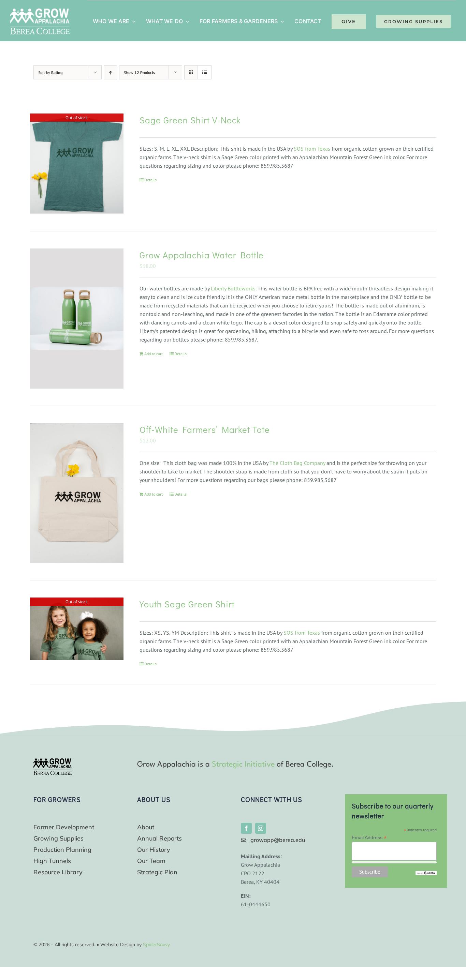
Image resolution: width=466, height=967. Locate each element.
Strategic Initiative (243, 764)
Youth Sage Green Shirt (187, 604)
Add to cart (153, 353)
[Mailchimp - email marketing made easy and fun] (426, 873)
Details (150, 179)
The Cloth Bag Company (297, 462)
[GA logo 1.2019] (52, 761)
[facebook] (246, 828)
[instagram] (260, 828)
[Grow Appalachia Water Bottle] (76, 318)
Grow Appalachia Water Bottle (202, 255)
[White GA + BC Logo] (40, 11)
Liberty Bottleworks (233, 288)
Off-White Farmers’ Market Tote (205, 429)
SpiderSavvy (156, 944)
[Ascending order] (110, 72)
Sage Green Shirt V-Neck (190, 120)
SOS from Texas (312, 148)
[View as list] (204, 72)
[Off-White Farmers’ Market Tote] (76, 493)
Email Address (369, 837)
